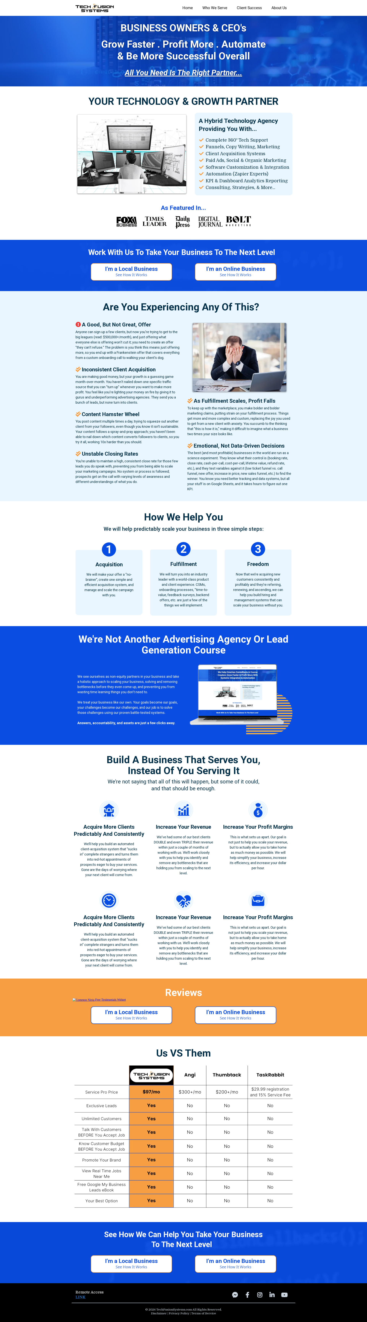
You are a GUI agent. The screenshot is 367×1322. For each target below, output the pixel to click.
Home (187, 8)
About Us (279, 8)
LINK (80, 1297)
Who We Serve (214, 8)
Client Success (249, 8)
